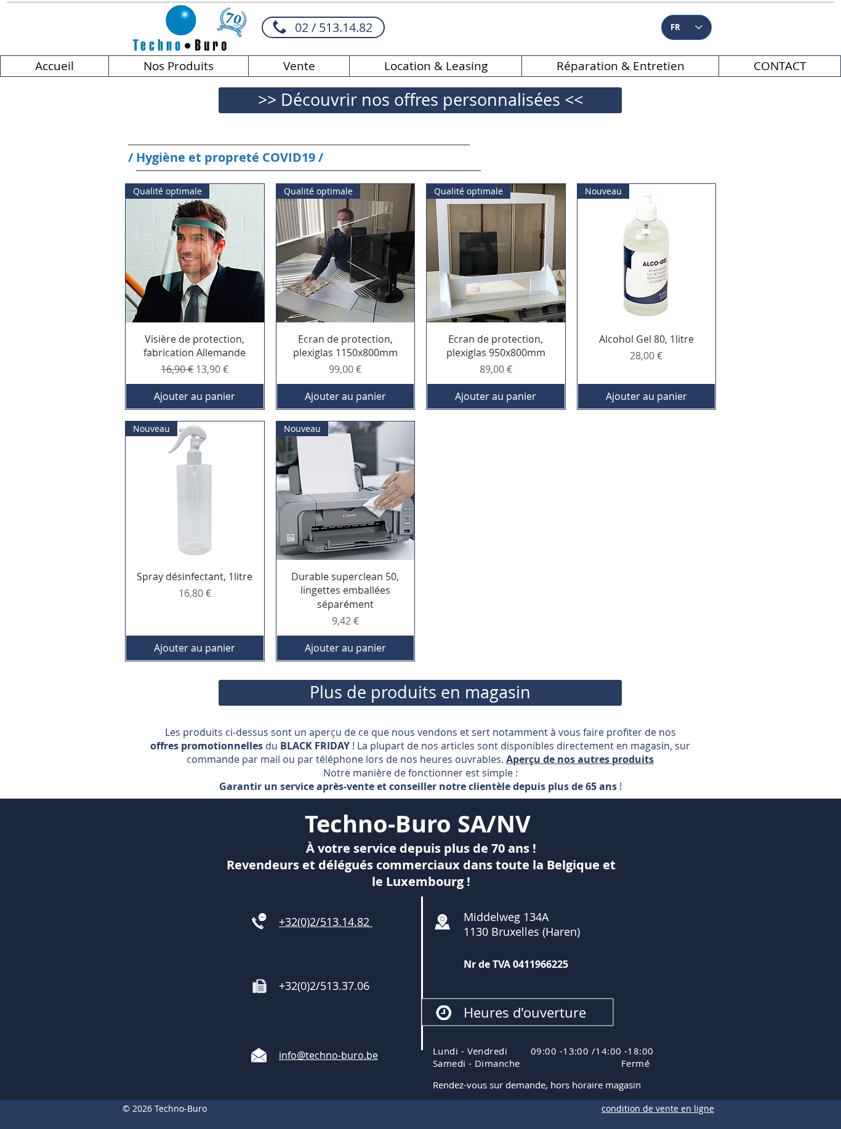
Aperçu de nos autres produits (580, 759)
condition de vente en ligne (658, 1108)
